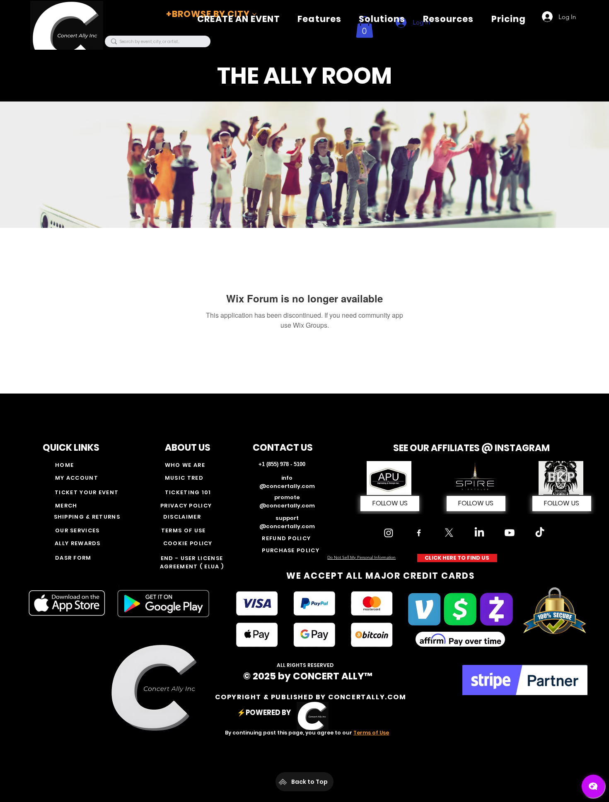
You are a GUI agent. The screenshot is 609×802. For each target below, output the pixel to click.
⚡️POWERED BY (265, 712)
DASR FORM (73, 558)
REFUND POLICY (286, 538)
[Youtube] (509, 533)
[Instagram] (388, 533)
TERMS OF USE (183, 530)
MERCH (66, 506)
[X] (449, 533)
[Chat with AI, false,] (593, 786)
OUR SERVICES (77, 530)
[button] (319, 19)
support (287, 518)
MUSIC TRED (184, 478)
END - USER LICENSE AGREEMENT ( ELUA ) (192, 562)
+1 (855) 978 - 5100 (282, 464)
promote (287, 497)
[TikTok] (540, 533)
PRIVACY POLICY (186, 506)
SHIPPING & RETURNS (88, 517)
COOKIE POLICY (188, 543)
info (286, 478)
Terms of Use (371, 732)
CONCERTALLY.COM (367, 697)
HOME (64, 465)
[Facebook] (419, 533)
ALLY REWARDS (78, 543)
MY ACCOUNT (76, 478)
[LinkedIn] (479, 533)
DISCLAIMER (182, 517)
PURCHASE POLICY (290, 550)
